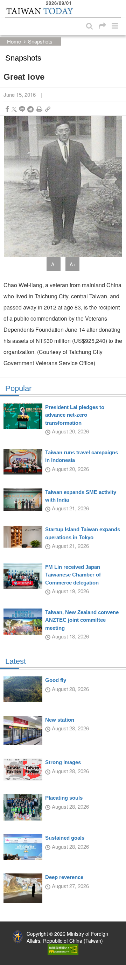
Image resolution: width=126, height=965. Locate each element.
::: (7, 3)
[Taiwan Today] (39, 11)
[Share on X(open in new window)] (14, 109)
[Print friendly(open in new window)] (39, 109)
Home (14, 41)
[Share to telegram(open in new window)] (30, 109)
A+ (73, 264)
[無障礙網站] (63, 948)
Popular (18, 388)
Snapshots (40, 41)
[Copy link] (47, 109)
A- (53, 264)
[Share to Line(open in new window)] (22, 109)
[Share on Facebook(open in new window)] (7, 109)
